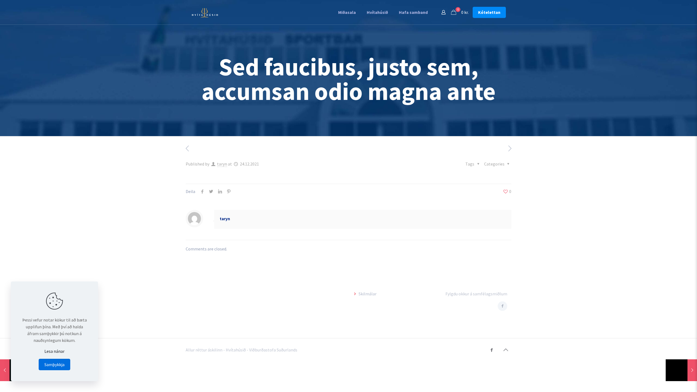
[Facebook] (491, 350)
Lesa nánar (54, 351)
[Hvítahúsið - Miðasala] (205, 12)
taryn (222, 164)
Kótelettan (489, 12)
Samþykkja (54, 364)
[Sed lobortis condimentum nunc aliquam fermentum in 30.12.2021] (681, 370)
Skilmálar (368, 293)
